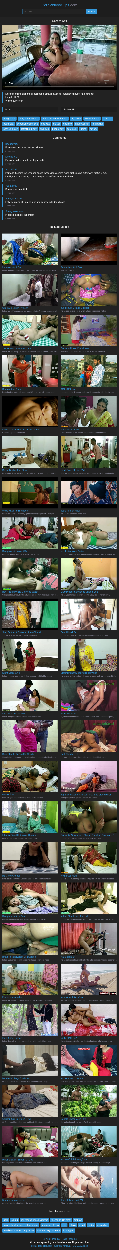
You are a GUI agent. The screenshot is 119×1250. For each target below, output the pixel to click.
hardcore (107, 118)
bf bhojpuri (68, 1230)
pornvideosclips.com (41, 1246)
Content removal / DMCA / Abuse (71, 1246)
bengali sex (9, 118)
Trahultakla (69, 109)
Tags (64, 1239)
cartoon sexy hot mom (48, 1230)
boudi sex (8, 124)
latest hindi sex (29, 129)
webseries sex (92, 118)
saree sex (72, 129)
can (64, 1225)
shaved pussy (10, 129)
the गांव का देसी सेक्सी (61, 1220)
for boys (78, 1220)
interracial (98, 124)
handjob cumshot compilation (18, 1230)
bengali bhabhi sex (28, 118)
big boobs (76, 118)
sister (91, 1225)
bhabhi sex (58, 129)
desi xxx (45, 124)
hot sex (93, 129)
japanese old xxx (50, 1225)
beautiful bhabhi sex (27, 124)
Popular (56, 1239)
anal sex (44, 129)
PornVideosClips (59, 5)
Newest (46, 1239)
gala (5, 1220)
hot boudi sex (82, 124)
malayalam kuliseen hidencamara (20, 1225)
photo (73, 1225)
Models (73, 1239)
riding (83, 129)
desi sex (67, 124)
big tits (56, 124)
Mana (8, 109)
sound (14, 1220)
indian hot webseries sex (54, 118)
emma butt (102, 1225)
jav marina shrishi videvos (34, 1220)
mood (82, 1225)
